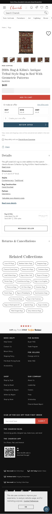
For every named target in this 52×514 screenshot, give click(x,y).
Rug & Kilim (6, 81)
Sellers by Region (9, 395)
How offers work (42, 105)
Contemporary (8, 180)
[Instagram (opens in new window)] (6, 491)
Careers (30, 390)
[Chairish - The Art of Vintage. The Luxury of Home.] (16, 7)
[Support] (46, 509)
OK (26, 507)
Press (29, 395)
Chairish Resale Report (35, 404)
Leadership (31, 385)
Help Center (8, 342)
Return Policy (8, 351)
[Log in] (26, 8)
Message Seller (26, 228)
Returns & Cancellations (26, 241)
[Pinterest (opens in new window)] (22, 491)
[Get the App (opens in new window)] (10, 452)
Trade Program (33, 346)
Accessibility (8, 366)
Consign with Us (33, 356)
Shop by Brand (9, 385)
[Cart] (46, 7)
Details (26, 155)
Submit (41, 421)
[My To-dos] (31, 7)
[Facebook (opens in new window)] (14, 491)
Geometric (6, 193)
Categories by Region (11, 390)
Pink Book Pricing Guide (12, 361)
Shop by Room (8, 399)
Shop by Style (8, 380)
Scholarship (32, 399)
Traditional (19, 180)
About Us (31, 380)
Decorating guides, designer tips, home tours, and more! (23, 433)
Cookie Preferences (31, 501)
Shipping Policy (9, 356)
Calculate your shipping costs (13, 198)
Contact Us (8, 346)
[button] (5, 7)
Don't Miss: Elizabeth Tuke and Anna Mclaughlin (26, 2)
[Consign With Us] (36, 7)
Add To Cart (26, 97)
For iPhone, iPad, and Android (14, 442)
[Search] (45, 13)
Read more (6, 167)
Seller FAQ (31, 361)
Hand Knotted (7, 187)
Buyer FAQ (31, 342)
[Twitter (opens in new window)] (30, 491)
